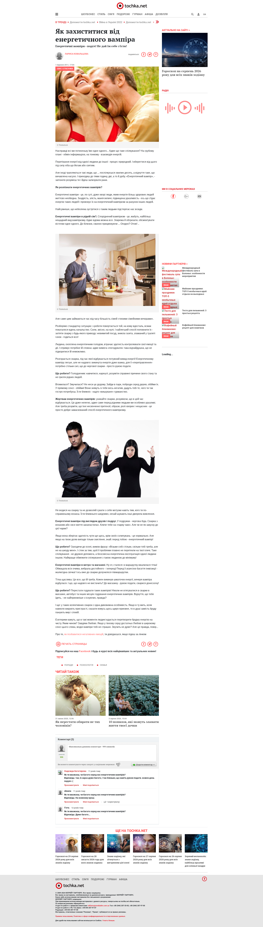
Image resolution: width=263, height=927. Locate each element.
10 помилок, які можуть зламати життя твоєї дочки (134, 723)
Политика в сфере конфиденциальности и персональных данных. (100, 916)
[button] (198, 14)
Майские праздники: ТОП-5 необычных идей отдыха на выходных (194, 291)
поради (68, 665)
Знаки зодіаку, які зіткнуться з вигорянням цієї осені (118, 859)
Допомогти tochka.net (83, 22)
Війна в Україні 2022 (110, 22)
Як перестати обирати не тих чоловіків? (77, 723)
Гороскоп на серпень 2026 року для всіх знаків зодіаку (183, 73)
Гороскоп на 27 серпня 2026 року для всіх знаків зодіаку (144, 859)
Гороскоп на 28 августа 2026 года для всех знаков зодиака (92, 859)
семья (103, 665)
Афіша (149, 14)
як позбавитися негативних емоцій (83, 634)
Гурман (137, 14)
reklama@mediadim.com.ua (98, 906)
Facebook (85, 651)
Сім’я (111, 14)
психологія (86, 665)
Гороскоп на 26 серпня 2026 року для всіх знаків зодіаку (170, 859)
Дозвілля (162, 14)
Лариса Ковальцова (76, 54)
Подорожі (123, 14)
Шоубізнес (88, 14)
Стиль (101, 14)
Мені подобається (91, 785)
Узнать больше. (108, 921)
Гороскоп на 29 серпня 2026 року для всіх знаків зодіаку (66, 859)
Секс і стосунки (65, 69)
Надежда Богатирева (75, 771)
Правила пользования (64, 916)
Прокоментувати (71, 785)
